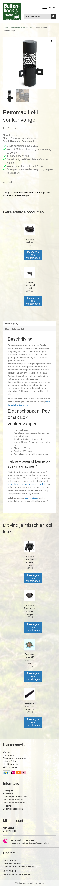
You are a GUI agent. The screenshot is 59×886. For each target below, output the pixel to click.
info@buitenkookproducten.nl (17, 874)
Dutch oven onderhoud (14, 802)
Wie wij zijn (8, 790)
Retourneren (9, 755)
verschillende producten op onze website (27, 484)
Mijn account (9, 828)
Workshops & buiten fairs (15, 796)
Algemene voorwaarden (14, 758)
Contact (6, 752)
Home (5, 28)
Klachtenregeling (11, 764)
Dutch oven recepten (13, 799)
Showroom (8, 793)
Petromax (8, 195)
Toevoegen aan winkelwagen (33, 255)
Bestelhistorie (9, 831)
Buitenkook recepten (13, 809)
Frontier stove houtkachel (21, 28)
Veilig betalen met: (12, 767)
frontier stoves (31, 498)
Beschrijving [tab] (11, 323)
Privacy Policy (9, 761)
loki (49, 192)
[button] (51, 41)
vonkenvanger (21, 195)
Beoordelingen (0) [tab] (14, 329)
